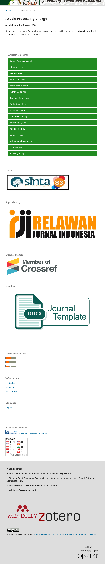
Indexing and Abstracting (21, 141)
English (8, 407)
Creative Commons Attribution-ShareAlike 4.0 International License (65, 534)
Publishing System (18, 122)
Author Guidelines (18, 91)
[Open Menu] (5, 2)
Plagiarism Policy (17, 128)
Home (8, 10)
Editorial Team (16, 67)
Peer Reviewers (17, 73)
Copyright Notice (17, 147)
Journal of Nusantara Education (32, 433)
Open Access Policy (18, 116)
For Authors (10, 387)
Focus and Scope (17, 79)
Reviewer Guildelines (19, 98)
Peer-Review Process (19, 85)
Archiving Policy (17, 153)
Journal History (16, 135)
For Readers (10, 383)
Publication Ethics (18, 104)
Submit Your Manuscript (21, 61)
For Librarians (11, 391)
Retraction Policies (18, 110)
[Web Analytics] (11, 433)
